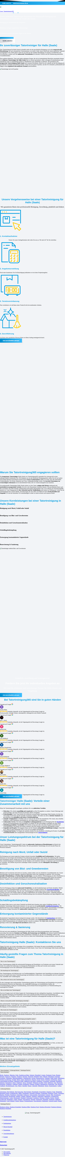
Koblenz (37, 1084)
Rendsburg (13, 1095)
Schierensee (39, 1099)
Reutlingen (26, 1084)
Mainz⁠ (18, 1079)
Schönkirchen (54, 1096)
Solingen (2, 1082)
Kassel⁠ (38, 1079)
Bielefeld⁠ (36, 1076)
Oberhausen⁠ (28, 1079)
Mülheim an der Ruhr (30, 1081)
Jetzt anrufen (6, 1152)
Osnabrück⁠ (39, 1081)
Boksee (22, 1101)
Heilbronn (50, 1082)
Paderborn (19, 1082)
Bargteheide (35, 1092)
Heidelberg (59, 1081)
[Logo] (7, 11)
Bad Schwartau (19, 1092)
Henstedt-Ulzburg (5, 1093)
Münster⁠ (45, 1076)
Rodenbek (45, 1099)
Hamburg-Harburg (56, 1107)
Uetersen (47, 1095)
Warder (17, 1101)
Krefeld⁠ (14, 1079)
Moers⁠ (19, 1086)
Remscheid (51, 1084)
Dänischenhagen (4, 1098)
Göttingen (15, 1084)
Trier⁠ (56, 1084)
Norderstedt (44, 1093)
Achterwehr (3, 1099)
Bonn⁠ (41, 1076)
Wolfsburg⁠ (9, 1084)
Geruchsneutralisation (53, 889)
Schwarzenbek (33, 1095)
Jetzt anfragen (7, 1153)
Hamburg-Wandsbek (5, 1108)
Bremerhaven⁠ (44, 1084)
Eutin (53, 1092)
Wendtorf (23, 1098)
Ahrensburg (3, 1092)
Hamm (60, 1079)
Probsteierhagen (28, 1101)
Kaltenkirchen (14, 1093)
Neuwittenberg (37, 1101)
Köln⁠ (16, 1075)
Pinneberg (50, 1093)
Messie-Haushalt (7, 1126)
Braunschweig (40, 1078)
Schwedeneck (26, 1099)
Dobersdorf (29, 1098)
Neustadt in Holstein (34, 1093)
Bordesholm (12, 1096)
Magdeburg (61, 1078)
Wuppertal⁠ (30, 1076)
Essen (53, 1075)
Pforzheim (59, 1082)
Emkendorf (3, 1101)
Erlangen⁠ (32, 1084)
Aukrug (52, 1098)
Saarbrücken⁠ (54, 1079)
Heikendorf (40, 1096)
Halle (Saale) (53, 1078)
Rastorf (60, 1101)
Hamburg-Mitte (26, 1107)
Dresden (2, 1076)
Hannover (7, 1076)
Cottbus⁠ (59, 1086)
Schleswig (26, 1095)
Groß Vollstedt (10, 1101)
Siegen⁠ (46, 1086)
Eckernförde (42, 1092)
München (12, 1075)
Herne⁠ (14, 1082)
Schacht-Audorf (53, 1101)
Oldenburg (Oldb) (19, 1081)
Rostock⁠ (34, 1079)
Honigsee (42, 1098)
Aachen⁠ (33, 1078)
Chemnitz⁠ (47, 1078)
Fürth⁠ (45, 1082)
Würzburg (2, 1084)
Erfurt (22, 1079)
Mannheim (51, 1076)
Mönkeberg (47, 1096)
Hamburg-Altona (4, 1107)
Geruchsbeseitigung (8, 1133)
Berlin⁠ (1, 1075)
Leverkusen (46, 1081)
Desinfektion (60, 822)
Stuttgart (32, 1075)
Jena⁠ (16, 1086)
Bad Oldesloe (10, 1092)
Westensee (52, 1099)
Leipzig (43, 1075)
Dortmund (49, 1075)
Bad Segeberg (27, 1092)
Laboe (11, 1098)
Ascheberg (36, 1098)
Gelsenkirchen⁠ (27, 1078)
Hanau (29, 1086)
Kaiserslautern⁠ (53, 1086)
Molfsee (18, 1096)
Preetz (55, 1093)
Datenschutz (3, 1145)
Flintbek (23, 1096)
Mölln (20, 1093)
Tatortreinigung (42, 832)
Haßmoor (57, 1099)
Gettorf (15, 1099)
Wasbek (47, 1098)
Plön (52, 1095)
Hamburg (6, 1075)
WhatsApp (6, 1155)
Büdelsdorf (45, 1101)
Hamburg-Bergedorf (45, 1107)
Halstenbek (59, 1092)
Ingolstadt (29, 1082)
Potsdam (47, 1079)
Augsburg (2, 1078)
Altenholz (34, 1096)
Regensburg (8, 1082)
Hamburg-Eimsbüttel (15, 1107)
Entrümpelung (50, 918)
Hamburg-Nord (35, 1107)
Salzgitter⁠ (24, 1086)
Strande (20, 1099)
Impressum (3, 1141)
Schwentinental (4, 1096)
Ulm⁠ (55, 1082)
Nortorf (57, 1098)
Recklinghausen (10, 1086)
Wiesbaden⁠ (9, 1078)
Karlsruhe (57, 1076)
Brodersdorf (17, 1098)
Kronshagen (57, 1095)
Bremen (58, 1075)
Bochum (25, 1076)
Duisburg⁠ (19, 1076)
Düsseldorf (38, 1075)
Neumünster (25, 1093)
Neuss (24, 1082)
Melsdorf (28, 1096)
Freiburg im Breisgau (5, 1079)
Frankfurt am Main (24, 1075)
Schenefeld (20, 1095)
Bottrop (20, 1084)
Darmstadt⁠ (52, 1081)
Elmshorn (49, 1092)
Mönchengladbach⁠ (17, 1078)
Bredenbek (10, 1099)
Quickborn (61, 1093)
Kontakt (5, 1137)
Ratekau (2, 1095)
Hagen (43, 1079)
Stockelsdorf (41, 1095)
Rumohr (33, 1099)
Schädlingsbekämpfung (52, 906)
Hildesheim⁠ (41, 1086)
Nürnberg (13, 1076)
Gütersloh (34, 1086)
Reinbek (7, 1095)
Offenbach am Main (38, 1082)
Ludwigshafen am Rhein (6, 1081)
